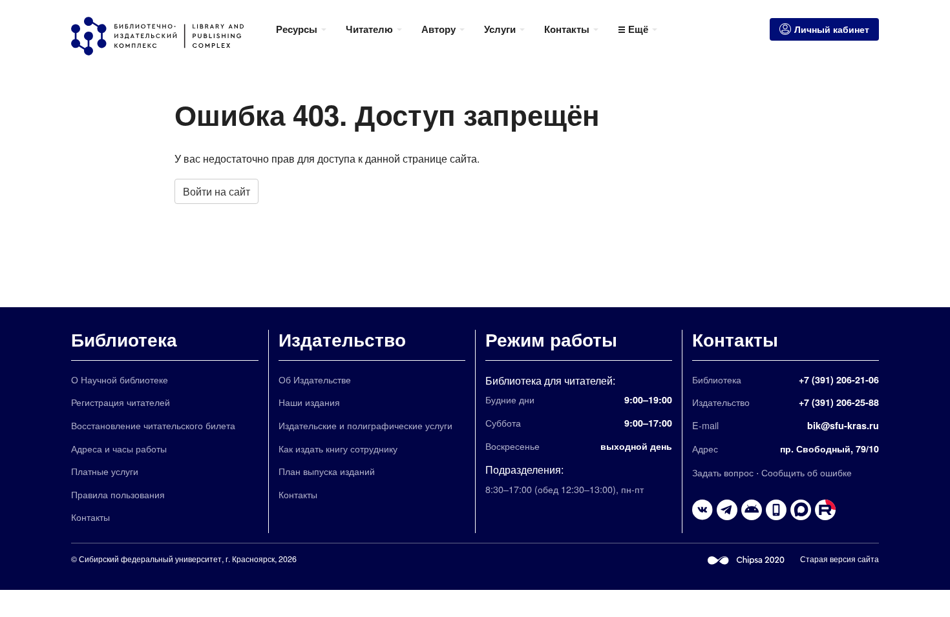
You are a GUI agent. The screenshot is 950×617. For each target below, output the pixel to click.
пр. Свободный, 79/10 (829, 448)
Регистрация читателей (120, 402)
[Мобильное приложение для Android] (776, 510)
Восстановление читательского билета (153, 425)
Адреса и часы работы (119, 448)
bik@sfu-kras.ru (843, 425)
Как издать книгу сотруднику (338, 448)
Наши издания (309, 402)
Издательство (342, 339)
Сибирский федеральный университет (150, 559)
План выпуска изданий (327, 471)
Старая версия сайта (839, 559)
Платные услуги (104, 471)
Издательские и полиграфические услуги (365, 425)
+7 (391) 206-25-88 (839, 402)
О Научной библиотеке (119, 379)
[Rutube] (825, 510)
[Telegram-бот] (751, 510)
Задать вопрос (723, 472)
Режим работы (551, 339)
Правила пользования (118, 494)
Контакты (90, 516)
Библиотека (124, 339)
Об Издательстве (315, 379)
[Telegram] (727, 510)
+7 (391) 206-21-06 (839, 379)
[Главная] (168, 36)
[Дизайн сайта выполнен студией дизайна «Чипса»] (746, 559)
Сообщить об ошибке (806, 472)
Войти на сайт (216, 191)
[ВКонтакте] (702, 510)
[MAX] (800, 510)
